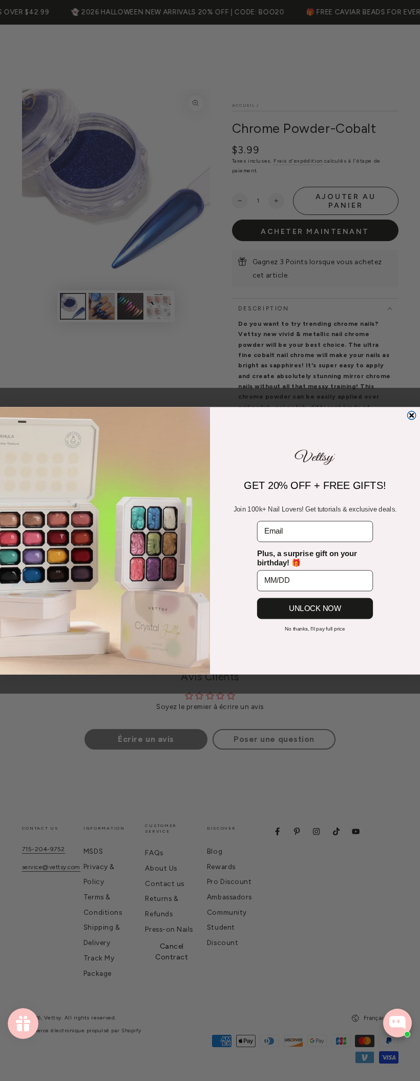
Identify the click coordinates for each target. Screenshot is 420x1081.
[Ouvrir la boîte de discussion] (397, 1023)
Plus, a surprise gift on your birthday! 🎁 (307, 557)
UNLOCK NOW (315, 608)
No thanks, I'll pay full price (315, 629)
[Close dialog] (411, 415)
